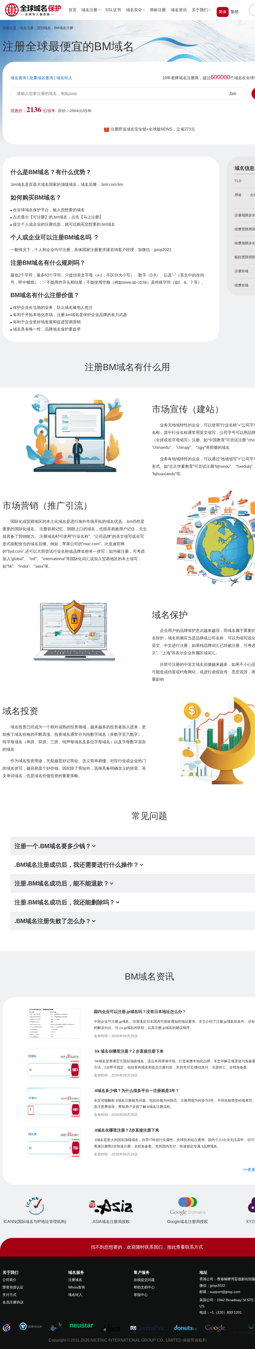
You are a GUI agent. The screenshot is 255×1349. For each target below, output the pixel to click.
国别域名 (44, 28)
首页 (72, 10)
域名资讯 (179, 10)
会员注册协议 (12, 1302)
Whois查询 (76, 1287)
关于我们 (200, 10)
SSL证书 (113, 10)
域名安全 (134, 10)
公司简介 (9, 1280)
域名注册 (89, 10)
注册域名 (75, 1280)
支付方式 (9, 1295)
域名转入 (75, 1295)
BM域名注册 (63, 28)
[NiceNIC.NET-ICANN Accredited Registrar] (6, 1327)
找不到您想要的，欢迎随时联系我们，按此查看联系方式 (147, 1247)
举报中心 (141, 1295)
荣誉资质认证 (12, 1287)
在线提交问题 (144, 1280)
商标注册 (158, 10)
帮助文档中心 (144, 1287)
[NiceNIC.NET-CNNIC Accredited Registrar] (31, 1326)
